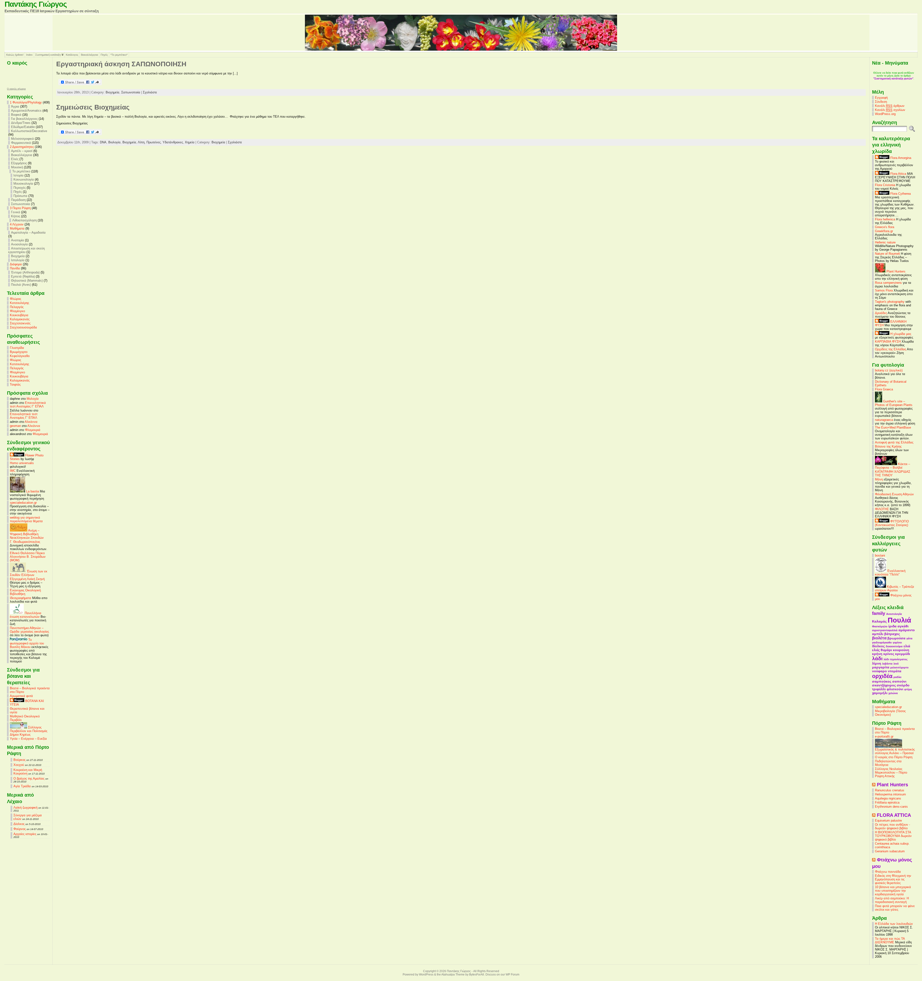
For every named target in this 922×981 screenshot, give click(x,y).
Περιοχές (19, 187)
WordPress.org (885, 114)
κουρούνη (901, 650)
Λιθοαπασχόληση (24, 220)
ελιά (907, 646)
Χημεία (189, 142)
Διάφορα (16, 264)
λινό (896, 663)
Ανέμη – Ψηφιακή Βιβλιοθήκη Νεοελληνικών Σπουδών (27, 534)
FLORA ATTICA (894, 815)
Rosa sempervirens (888, 283)
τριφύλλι (879, 689)
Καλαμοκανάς (20, 319)
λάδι (877, 658)
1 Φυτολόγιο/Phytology (26, 102)
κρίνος (888, 654)
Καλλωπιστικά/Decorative (29, 131)
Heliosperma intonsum (890, 794)
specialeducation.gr (23, 502)
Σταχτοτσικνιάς (20, 323)
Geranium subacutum (890, 851)
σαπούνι (899, 681)
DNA (103, 142)
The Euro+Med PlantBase (893, 427)
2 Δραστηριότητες (22, 147)
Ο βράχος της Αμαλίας (28, 778)
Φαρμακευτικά (21, 143)
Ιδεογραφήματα (20, 598)
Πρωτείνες (153, 142)
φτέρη (908, 689)
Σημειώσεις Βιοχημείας (93, 107)
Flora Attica (897, 174)
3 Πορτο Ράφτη (20, 208)
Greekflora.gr (884, 231)
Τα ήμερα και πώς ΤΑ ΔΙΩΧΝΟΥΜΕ (890, 940)
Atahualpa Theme (453, 974)
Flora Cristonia (885, 185)
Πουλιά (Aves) (21, 284)
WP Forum (512, 974)
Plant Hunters (895, 271)
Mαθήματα (17, 228)
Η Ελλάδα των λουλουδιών (894, 924)
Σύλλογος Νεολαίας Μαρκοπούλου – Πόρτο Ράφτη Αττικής (891, 772)
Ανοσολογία (19, 244)
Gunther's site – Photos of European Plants (893, 403)
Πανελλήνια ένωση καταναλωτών (25, 614)
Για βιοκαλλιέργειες (24, 119)
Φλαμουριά (32, 430)
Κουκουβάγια (19, 315)
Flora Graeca (884, 389)
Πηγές (104, 54)
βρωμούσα (896, 638)
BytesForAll (476, 974)
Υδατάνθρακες (173, 142)
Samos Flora (884, 290)
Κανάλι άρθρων (889, 106)
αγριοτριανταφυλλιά (885, 630)
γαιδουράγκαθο (882, 642)
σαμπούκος (881, 681)
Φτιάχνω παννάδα (888, 871)
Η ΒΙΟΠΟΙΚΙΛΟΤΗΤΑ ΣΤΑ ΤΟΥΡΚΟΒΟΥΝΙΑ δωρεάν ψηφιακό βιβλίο (893, 835)
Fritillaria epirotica (887, 802)
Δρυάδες (881, 313)
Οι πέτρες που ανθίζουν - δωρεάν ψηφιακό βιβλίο (892, 826)
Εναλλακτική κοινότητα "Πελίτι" (890, 572)
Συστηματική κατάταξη (48, 54)
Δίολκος (18, 824)
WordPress (426, 974)
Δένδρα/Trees (20, 123)
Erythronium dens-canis (891, 806)
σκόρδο (903, 685)
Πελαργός (17, 307)
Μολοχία (33, 398)
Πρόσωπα (20, 196)
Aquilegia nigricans (888, 798)
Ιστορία (18, 175)
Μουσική (17, 167)
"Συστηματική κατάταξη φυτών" (893, 78)
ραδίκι (897, 677)
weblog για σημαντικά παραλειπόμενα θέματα (26, 519)
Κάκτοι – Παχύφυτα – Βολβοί (892, 465)
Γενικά (15, 212)
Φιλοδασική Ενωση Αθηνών (894, 494)
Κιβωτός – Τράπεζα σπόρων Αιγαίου (894, 588)
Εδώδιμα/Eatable (23, 127)
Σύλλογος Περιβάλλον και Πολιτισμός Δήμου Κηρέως (28, 731)
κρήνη (877, 654)
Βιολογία (114, 142)
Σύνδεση (881, 101)
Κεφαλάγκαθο (20, 356)
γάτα (909, 638)
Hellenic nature (885, 242)
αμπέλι (877, 634)
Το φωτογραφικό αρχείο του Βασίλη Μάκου (27, 643)
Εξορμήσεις (19, 163)
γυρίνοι (897, 642)
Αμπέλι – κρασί (21, 151)
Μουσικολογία (23, 183)
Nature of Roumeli (887, 253)
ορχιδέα (882, 676)
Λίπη (141, 142)
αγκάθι (903, 626)
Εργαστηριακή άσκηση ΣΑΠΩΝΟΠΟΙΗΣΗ (121, 64)
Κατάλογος (72, 54)
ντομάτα (894, 671)
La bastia (32, 491)
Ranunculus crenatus (889, 790)
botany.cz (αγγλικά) (889, 370)
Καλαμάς (879, 621)
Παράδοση (18, 200)
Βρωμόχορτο (18, 352)
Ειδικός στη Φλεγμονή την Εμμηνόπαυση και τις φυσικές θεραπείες (893, 879)
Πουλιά (899, 620)
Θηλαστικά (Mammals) (27, 280)
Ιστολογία (17, 260)
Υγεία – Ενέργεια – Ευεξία (28, 738)
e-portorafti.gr (884, 736)
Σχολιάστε (150, 92)
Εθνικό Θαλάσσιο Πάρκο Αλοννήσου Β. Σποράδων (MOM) (28, 556)
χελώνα (893, 693)
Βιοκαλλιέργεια (89, 54)
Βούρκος (19, 760)
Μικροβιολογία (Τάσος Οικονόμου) (890, 712)
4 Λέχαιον (17, 224)
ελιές (876, 650)
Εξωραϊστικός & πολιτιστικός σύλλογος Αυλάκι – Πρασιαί (895, 751)
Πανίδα (15, 268)
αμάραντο (906, 630)
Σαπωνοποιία (20, 204)
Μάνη (879, 479)
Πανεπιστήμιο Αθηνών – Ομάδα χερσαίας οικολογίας (29, 629)
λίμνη (876, 663)
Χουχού (18, 765)
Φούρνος (19, 829)
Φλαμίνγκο (17, 311)
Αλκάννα (31, 422)
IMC (13, 470)
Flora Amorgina (900, 158)
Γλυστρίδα (17, 348)
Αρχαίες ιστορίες (24, 834)
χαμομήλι (879, 693)
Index (29, 54)
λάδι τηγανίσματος (896, 659)
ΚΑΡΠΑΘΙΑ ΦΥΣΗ (888, 341)
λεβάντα (887, 663)
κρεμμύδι (902, 654)
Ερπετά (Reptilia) (23, 276)
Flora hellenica (885, 219)
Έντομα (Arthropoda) (25, 272)
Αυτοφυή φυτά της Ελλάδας (894, 442)
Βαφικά (16, 114)
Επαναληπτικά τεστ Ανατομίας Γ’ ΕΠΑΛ (28, 404)
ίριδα (892, 626)
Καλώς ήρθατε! (15, 54)
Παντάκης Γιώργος (36, 4)
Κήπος (15, 216)
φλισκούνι (895, 689)
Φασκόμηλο (879, 626)
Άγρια (15, 106)
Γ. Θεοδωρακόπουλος (25, 542)
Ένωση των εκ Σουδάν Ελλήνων (28, 573)
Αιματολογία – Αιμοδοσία (28, 232)
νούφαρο (879, 671)
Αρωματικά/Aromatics (26, 110)
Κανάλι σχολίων (890, 110)
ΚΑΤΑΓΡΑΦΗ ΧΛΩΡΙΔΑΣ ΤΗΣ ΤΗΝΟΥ (892, 473)
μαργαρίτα (880, 667)
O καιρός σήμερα (16, 89)
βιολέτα (879, 638)
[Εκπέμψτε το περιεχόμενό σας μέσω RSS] (873, 784)
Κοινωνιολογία (23, 179)
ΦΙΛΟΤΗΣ (882, 509)
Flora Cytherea (900, 193)
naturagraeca (884, 420)
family (878, 613)
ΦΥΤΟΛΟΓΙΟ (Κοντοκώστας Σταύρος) (892, 523)
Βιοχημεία (18, 256)
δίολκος (878, 646)
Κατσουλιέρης (19, 303)
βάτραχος (892, 634)
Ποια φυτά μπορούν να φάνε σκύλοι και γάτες (895, 907)
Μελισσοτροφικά (22, 138)
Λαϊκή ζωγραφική (25, 807)
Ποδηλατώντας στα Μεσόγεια (888, 763)
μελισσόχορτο (899, 667)
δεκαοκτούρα (894, 646)
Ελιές (14, 159)
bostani (880, 555)
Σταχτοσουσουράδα (23, 327)
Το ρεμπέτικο (21, 171)
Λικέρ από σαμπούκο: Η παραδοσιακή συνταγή (892, 900)
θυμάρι (886, 650)
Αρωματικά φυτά (21, 696)
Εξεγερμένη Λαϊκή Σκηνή (27, 579)
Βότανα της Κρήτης (888, 446)
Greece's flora (884, 227)
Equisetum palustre (888, 820)
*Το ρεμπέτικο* (118, 54)
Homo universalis (22, 463)
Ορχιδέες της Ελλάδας (890, 349)
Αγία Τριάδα (22, 786)
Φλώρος (15, 299)
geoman (15, 426)
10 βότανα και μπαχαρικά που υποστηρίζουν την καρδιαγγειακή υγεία (893, 890)
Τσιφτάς (15, 384)
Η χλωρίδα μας (900, 334)
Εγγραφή (881, 97)
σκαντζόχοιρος (884, 685)
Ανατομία (17, 240)
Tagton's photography (889, 301)
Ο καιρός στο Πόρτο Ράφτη (893, 757)
